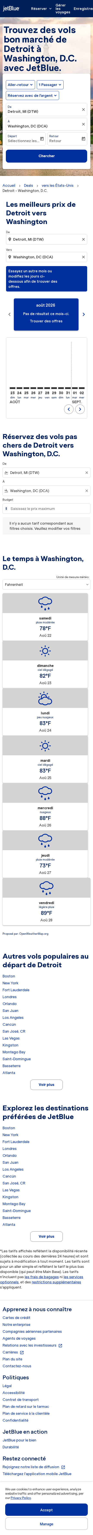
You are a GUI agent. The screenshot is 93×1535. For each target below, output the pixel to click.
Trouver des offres (46, 321)
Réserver (42, 8)
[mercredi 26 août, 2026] (33, 388)
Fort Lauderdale (16, 990)
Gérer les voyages (63, 8)
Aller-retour (18, 85)
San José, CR (14, 1031)
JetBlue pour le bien (19, 1440)
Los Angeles (13, 1017)
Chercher (46, 156)
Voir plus (46, 1084)
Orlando (10, 1004)
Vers (9, 249)
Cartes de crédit (16, 1317)
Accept (46, 1510)
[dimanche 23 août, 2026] (12, 388)
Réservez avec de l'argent (30, 95)
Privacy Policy (21, 1498)
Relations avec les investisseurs (33, 1345)
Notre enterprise (16, 1324)
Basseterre (12, 1066)
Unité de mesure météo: (72, 577)
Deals (28, 185)
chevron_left (9, 314)
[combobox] (47, 239)
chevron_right (83, 314)
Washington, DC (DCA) (28, 126)
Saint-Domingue (17, 1059)
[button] (50, 84)
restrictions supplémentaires (56, 1282)
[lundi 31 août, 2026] (68, 388)
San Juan (10, 1010)
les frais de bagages (42, 1277)
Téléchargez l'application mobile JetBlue (37, 1474)
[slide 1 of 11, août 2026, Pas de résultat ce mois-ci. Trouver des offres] (46, 314)
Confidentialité (15, 1420)
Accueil (9, 185)
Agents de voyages (19, 1338)
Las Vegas (11, 1038)
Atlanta (9, 1073)
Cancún (9, 1024)
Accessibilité (14, 1393)
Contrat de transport (21, 1399)
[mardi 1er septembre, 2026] (75, 388)
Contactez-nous (17, 1366)
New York (10, 983)
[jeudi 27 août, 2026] (40, 388)
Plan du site (12, 1359)
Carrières (13, 1352)
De (9, 106)
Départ (12, 136)
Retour (54, 136)
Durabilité (11, 1447)
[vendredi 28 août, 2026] (47, 388)
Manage (46, 1524)
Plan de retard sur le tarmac (26, 1406)
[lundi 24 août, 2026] (19, 388)
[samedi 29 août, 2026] (54, 388)
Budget (8, 500)
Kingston (10, 1045)
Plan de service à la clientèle (26, 1413)
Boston (9, 976)
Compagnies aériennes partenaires (32, 1331)
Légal (7, 1386)
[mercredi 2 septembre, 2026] (82, 388)
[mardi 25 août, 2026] (26, 388)
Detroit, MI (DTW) (23, 111)
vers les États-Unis (58, 185)
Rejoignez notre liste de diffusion (34, 1467)
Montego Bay (14, 1052)
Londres (10, 997)
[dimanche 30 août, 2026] (61, 388)
